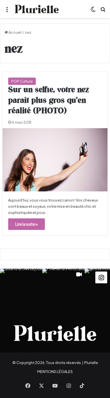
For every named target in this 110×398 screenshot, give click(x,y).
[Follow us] (101, 276)
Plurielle (91, 362)
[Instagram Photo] (21, 290)
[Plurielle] (36, 9)
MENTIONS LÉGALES (55, 371)
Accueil (14, 32)
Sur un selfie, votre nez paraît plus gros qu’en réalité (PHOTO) (48, 100)
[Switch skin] (93, 11)
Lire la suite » (26, 224)
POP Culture (22, 81)
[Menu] (7, 11)
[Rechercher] (103, 11)
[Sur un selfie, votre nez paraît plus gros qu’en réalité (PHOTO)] (55, 159)
